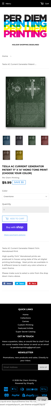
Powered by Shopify (24, 383)
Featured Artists (25, 328)
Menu (8, 3)
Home (5, 56)
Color (5, 191)
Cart (46, 3)
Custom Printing (25, 325)
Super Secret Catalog (25, 331)
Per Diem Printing (28, 380)
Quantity (6, 204)
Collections (25, 318)
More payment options (15, 235)
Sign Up (43, 367)
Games (25, 321)
